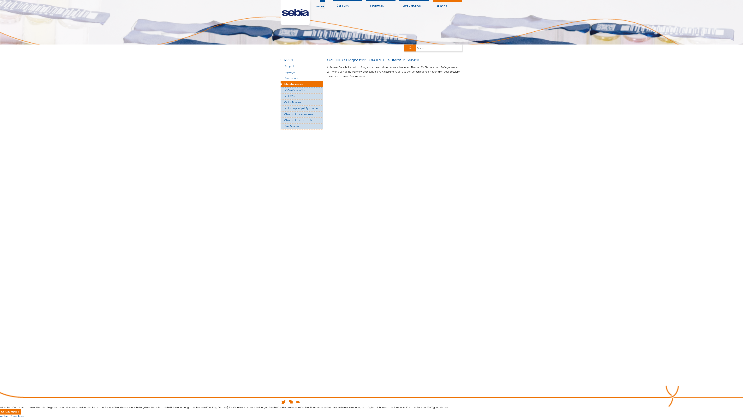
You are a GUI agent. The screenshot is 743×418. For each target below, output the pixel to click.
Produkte (377, 5)
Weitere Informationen (13, 416)
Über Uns (343, 5)
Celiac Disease (292, 102)
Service (442, 6)
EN (318, 6)
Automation (412, 5)
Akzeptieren (12, 412)
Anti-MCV (289, 96)
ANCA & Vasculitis (294, 90)
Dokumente (291, 78)
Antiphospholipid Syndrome (301, 108)
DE (322, 6)
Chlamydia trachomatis (298, 120)
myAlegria (290, 72)
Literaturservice (293, 84)
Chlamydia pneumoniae (298, 114)
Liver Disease (291, 126)
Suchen (410, 48)
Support (289, 66)
